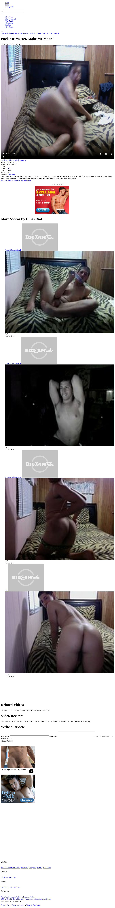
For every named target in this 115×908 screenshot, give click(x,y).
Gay (9, 168)
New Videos (9, 17)
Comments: (53, 736)
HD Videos (55, 33)
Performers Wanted (27, 897)
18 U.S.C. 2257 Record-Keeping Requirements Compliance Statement (26, 899)
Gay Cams (9, 27)
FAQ (18, 887)
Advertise (4, 897)
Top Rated (9, 21)
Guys (7, 5)
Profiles (8, 25)
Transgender (9, 7)
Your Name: (5, 736)
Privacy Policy (6, 905)
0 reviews (11, 174)
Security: (98, 736)
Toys (14, 877)
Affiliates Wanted (14, 897)
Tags (10, 877)
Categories (9, 23)
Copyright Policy (18, 905)
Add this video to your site (10, 180)
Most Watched (10, 19)
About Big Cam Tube (8, 887)
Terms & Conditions (33, 905)
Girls (7, 3)
